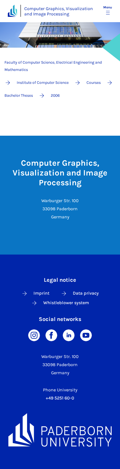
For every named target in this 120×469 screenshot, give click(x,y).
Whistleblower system (66, 302)
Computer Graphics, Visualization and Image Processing (58, 11)
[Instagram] (34, 335)
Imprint (41, 293)
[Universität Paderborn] (60, 430)
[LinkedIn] (69, 335)
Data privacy (86, 293)
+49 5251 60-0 (60, 398)
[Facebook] (51, 335)
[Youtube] (86, 335)
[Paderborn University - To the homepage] (12, 11)
